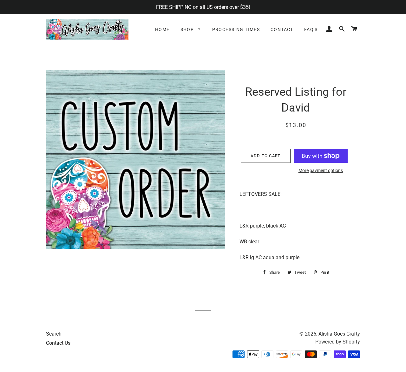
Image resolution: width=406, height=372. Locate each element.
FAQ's (311, 29)
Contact (282, 29)
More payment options (320, 170)
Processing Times (236, 29)
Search (54, 334)
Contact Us (58, 343)
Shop (187, 29)
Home (162, 29)
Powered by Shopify (337, 342)
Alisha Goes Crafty (339, 334)
